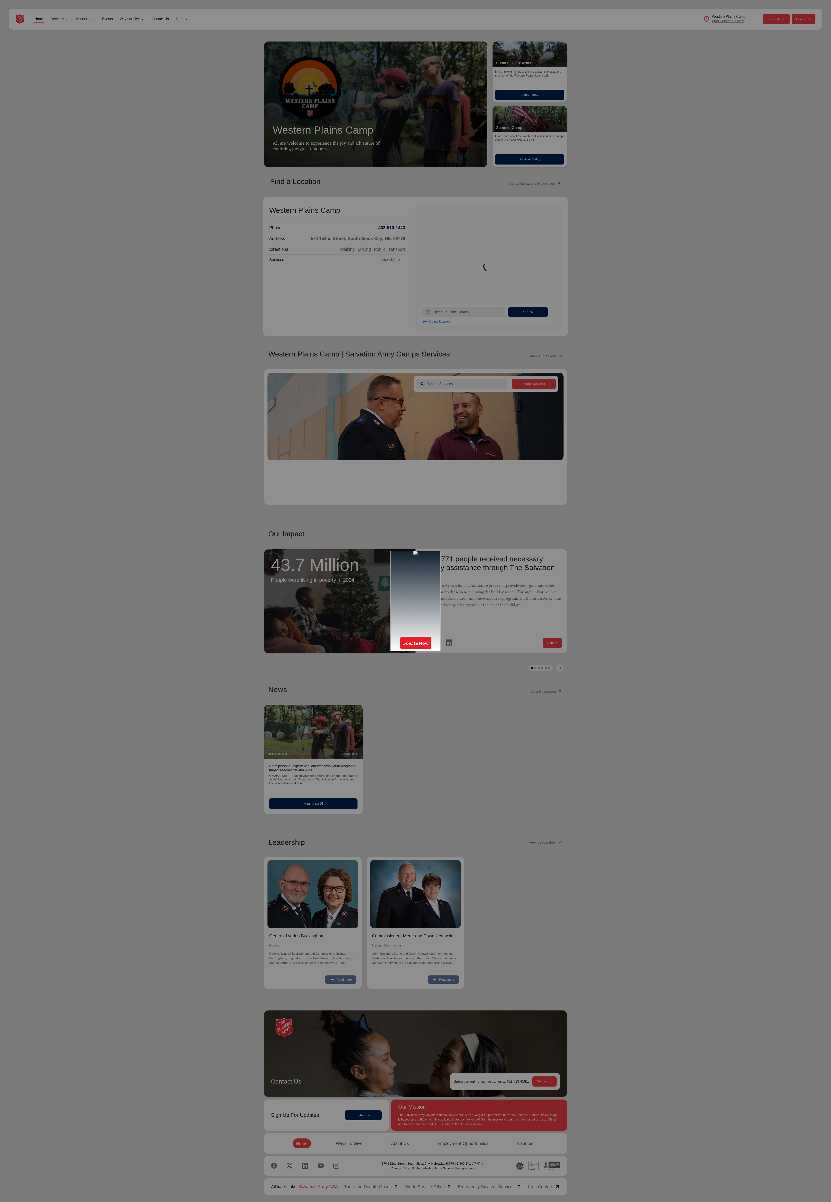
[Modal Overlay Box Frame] (415, 601)
